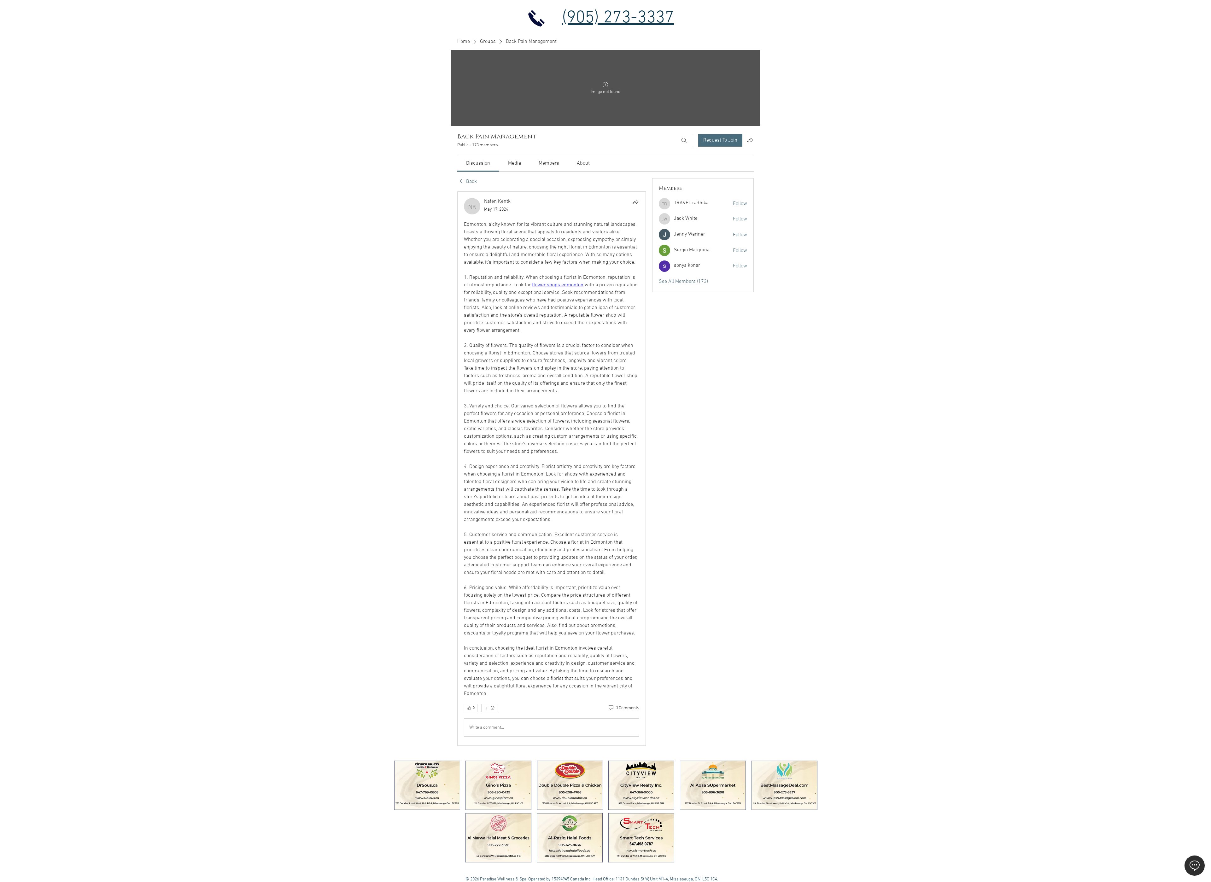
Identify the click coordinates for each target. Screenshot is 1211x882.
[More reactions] (489, 708)
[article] (551, 468)
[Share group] (750, 140)
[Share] (635, 202)
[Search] (684, 140)
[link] (478, 163)
